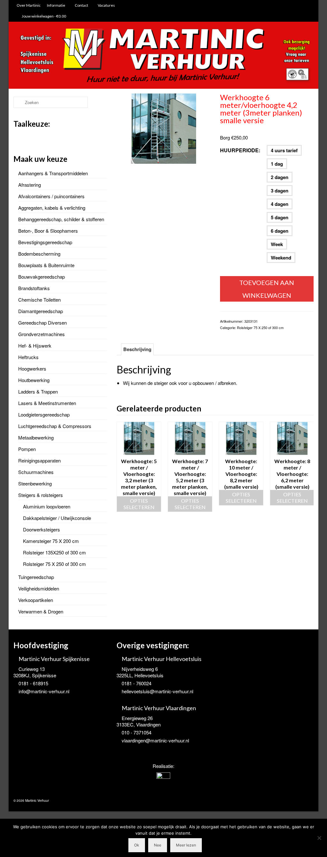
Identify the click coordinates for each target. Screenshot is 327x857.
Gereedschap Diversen (42, 322)
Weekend (281, 257)
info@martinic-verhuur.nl (44, 691)
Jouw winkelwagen (43, 16)
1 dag (277, 163)
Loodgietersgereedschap (44, 414)
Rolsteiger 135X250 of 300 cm (54, 552)
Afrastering (29, 184)
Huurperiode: (240, 150)
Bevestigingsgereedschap (45, 242)
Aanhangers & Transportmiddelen (53, 173)
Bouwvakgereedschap (41, 276)
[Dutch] (17, 137)
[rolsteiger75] (163, 127)
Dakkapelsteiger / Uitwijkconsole (57, 518)
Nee (157, 845)
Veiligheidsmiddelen (38, 588)
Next (308, 467)
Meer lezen (186, 845)
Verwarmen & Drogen (40, 611)
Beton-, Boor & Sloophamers (48, 230)
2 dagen (279, 177)
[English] (25, 137)
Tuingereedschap (36, 577)
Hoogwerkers (32, 368)
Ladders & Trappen (38, 391)
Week (277, 244)
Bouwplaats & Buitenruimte (46, 265)
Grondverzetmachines (41, 334)
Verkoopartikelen (35, 600)
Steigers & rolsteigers (40, 495)
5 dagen (279, 217)
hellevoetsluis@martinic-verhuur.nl (157, 691)
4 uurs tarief (284, 150)
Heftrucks (28, 357)
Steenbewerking (35, 483)
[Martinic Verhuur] (163, 55)
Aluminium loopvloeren (46, 506)
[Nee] (319, 838)
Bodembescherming (39, 253)
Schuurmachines (36, 472)
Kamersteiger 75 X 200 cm (51, 541)
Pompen (27, 449)
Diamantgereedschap (40, 311)
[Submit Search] (18, 102)
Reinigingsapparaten (39, 460)
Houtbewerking (33, 380)
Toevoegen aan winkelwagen (266, 289)
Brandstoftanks (34, 288)
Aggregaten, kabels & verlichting (51, 207)
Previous (122, 467)
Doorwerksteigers (41, 529)
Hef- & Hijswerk (34, 345)
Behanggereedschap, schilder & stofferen (61, 219)
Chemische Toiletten (39, 299)
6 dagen (279, 230)
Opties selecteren (139, 504)
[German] (34, 137)
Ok (136, 845)
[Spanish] (42, 137)
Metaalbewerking (36, 437)
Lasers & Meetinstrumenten (47, 403)
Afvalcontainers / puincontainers (51, 196)
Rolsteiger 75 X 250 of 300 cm (260, 327)
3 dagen (279, 190)
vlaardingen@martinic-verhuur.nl (155, 740)
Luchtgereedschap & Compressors (54, 426)
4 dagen (279, 203)
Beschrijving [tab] (137, 349)
